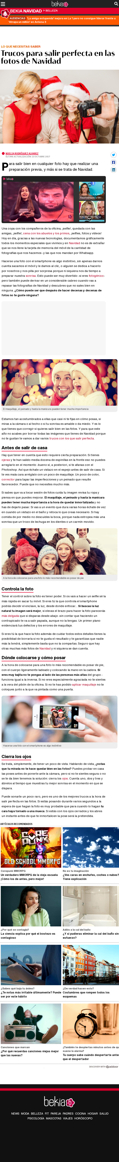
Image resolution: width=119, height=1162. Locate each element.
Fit (47, 1113)
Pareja (56, 1113)
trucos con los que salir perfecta (71, 438)
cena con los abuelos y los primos (46, 233)
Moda (25, 1113)
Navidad (74, 243)
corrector (8, 479)
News (15, 1113)
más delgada (10, 616)
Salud (103, 1113)
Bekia (26, 11)
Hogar (93, 1113)
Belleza (52, 10)
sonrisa (31, 276)
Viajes (68, 1118)
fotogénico (96, 276)
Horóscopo (83, 1118)
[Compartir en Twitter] (113, 155)
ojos (65, 778)
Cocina (80, 1113)
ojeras (6, 460)
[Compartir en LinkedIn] (113, 170)
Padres (68, 1113)
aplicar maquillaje (84, 684)
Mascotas (53, 1118)
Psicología (36, 1118)
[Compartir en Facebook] (113, 162)
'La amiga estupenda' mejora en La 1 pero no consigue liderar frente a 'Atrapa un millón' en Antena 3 (62, 20)
